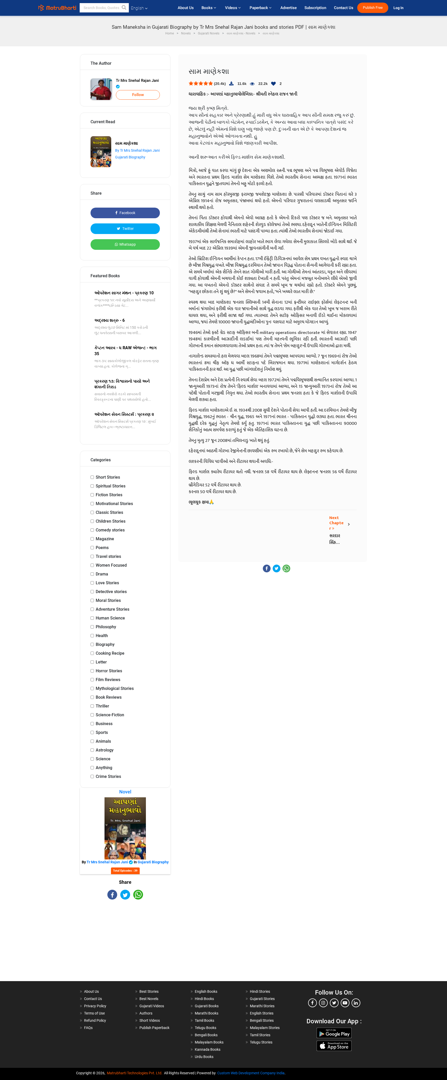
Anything (104, 767)
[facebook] (312, 1002)
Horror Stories (109, 670)
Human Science (110, 618)
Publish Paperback (154, 1028)
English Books (206, 991)
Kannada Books (207, 1049)
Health (102, 635)
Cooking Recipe (110, 653)
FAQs (88, 1028)
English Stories (261, 1013)
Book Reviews (109, 697)
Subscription (315, 8)
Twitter (128, 229)
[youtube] (345, 1002)
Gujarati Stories (262, 999)
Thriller (102, 706)
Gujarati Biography (130, 157)
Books (208, 8)
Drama (102, 574)
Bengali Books (206, 1035)
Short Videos (149, 1020)
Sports (102, 732)
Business (104, 723)
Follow (138, 94)
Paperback (259, 8)
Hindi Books (204, 999)
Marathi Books (206, 1013)
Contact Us (343, 8)
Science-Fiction (110, 714)
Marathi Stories (262, 1006)
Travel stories (108, 556)
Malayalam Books (209, 1042)
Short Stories (108, 477)
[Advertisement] (125, 945)
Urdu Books (204, 1057)
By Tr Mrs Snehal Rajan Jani (137, 150)
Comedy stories (110, 530)
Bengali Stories (262, 1020)
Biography (105, 644)
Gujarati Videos (151, 1006)
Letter (101, 662)
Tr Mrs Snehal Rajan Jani (137, 80)
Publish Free (373, 7)
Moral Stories (108, 600)
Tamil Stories (260, 1035)
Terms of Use (94, 1013)
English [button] (137, 8)
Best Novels (148, 999)
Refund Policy (95, 1020)
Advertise (288, 8)
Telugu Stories (261, 1042)
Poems (102, 547)
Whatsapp (127, 244)
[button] (124, 7)
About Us (186, 8)
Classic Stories (109, 512)
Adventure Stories (112, 609)
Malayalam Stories (265, 1028)
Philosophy (106, 626)
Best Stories (149, 991)
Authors (145, 1013)
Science (103, 758)
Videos (231, 8)
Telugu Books (205, 1028)
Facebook (127, 213)
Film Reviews (108, 679)
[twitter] (334, 1002)
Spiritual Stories (110, 486)
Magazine (105, 538)
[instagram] (323, 1002)
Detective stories (111, 591)
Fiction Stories (109, 494)
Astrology (105, 750)
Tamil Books (204, 1020)
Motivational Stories (114, 503)
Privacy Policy (95, 1006)
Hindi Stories (260, 991)
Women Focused (111, 565)
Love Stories (107, 582)
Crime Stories (108, 776)
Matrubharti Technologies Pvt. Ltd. (135, 1073)
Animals (103, 741)
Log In (398, 8)
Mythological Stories (115, 688)
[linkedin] (356, 1002)
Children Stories (110, 521)
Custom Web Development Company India (251, 1073)
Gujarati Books (207, 1006)
